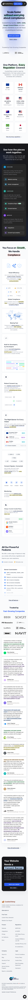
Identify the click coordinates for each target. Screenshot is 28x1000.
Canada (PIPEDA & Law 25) (19, 939)
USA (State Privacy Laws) (20, 935)
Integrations (5, 931)
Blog (3, 957)
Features (4, 928)
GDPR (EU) (17, 928)
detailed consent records (13, 385)
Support (4, 963)
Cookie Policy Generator (8, 917)
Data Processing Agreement (19, 964)
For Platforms (5, 937)
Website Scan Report (7, 920)
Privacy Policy (18, 957)
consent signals (8, 471)
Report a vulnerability (7, 971)
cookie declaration (18, 511)
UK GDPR (17, 931)
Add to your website (14, 35)
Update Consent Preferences (9, 992)
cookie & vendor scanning (14, 276)
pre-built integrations (14, 349)
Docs (3, 940)
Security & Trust (6, 960)
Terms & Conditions (20, 954)
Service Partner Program (5, 967)
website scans (17, 493)
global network (15, 325)
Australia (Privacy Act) (20, 943)
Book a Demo (18, 3)
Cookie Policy (18, 960)
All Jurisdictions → (19, 946)
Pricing (3, 934)
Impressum (18, 968)
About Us (4, 954)
